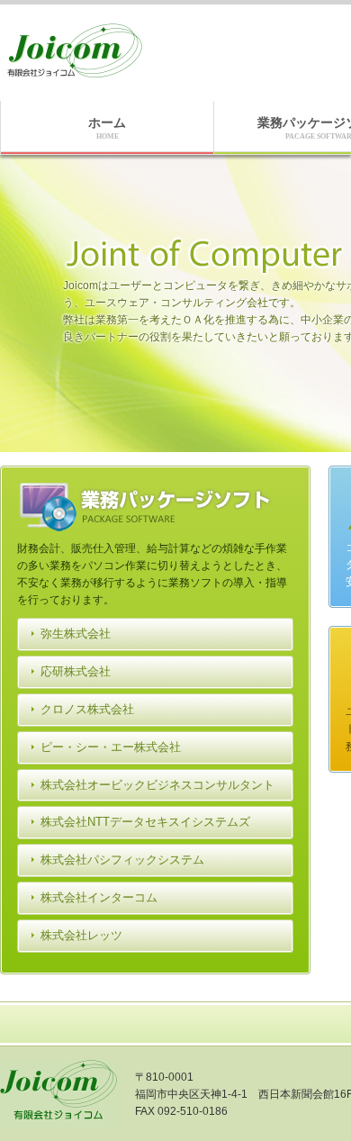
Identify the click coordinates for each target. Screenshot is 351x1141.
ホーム (107, 127)
